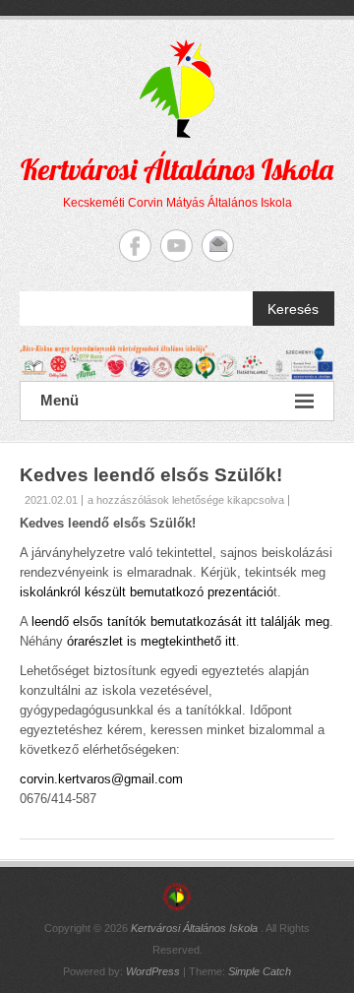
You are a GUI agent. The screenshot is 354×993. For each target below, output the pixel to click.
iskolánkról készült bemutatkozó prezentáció (146, 592)
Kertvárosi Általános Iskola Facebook (135, 245)
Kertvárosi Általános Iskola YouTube (176, 245)
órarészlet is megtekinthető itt (151, 641)
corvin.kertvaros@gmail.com (101, 779)
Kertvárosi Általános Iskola (177, 169)
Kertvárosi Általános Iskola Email (218, 245)
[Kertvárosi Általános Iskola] (177, 363)
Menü (59, 400)
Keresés (293, 309)
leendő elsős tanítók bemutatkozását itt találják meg (180, 621)
